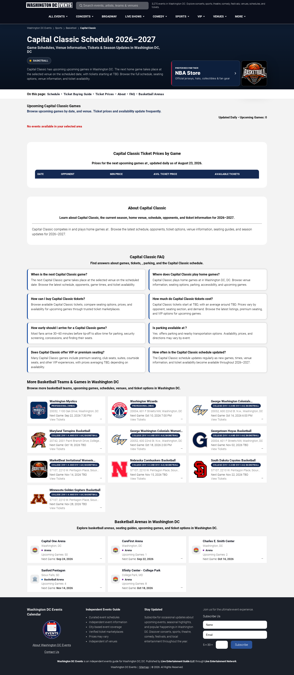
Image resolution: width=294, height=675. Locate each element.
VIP (200, 16)
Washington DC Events (39, 28)
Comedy (158, 16)
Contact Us (51, 652)
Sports (180, 16)
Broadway (109, 16)
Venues (218, 16)
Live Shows (133, 16)
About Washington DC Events (52, 645)
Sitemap (144, 667)
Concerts (83, 16)
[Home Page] (49, 5)
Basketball (71, 28)
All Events (57, 16)
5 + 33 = (208, 644)
